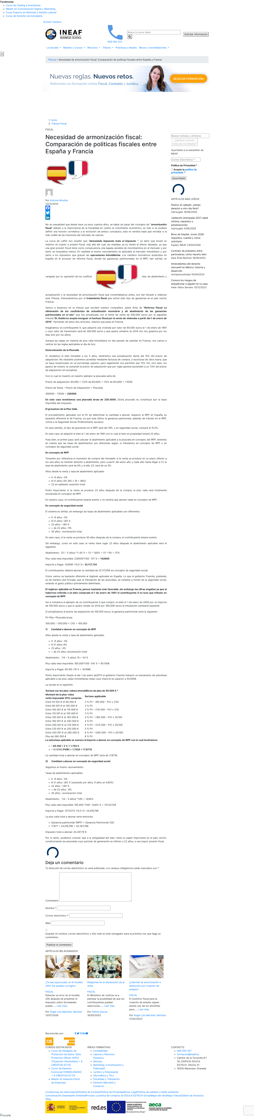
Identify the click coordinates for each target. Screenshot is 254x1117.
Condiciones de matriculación (61, 1091)
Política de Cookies (89, 1091)
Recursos (92, 47)
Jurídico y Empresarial (105, 1071)
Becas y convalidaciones (153, 47)
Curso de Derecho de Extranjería (24, 15)
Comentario (52, 900)
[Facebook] (106, 208)
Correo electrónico (56, 915)
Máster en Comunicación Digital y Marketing (30, 8)
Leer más (62, 1005)
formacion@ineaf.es (188, 1054)
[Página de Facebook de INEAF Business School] (76, 1033)
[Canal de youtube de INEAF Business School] (86, 1033)
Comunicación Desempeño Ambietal (65, 1095)
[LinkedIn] (106, 217)
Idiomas (97, 1061)
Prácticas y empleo (126, 47)
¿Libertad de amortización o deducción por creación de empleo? (145, 986)
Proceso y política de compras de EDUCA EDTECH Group (118, 1095)
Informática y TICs (103, 1075)
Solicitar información (195, 34)
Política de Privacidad (184, 165)
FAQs (48, 1099)
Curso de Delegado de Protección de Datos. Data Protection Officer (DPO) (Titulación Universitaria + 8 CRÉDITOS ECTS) (66, 1057)
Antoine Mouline (59, 200)
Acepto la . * (184, 171)
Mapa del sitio (158, 1095)
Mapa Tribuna (174, 1095)
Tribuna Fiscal (59, 123)
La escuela (53, 47)
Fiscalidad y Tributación (106, 1079)
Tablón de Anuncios (192, 1095)
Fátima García (99, 1011)
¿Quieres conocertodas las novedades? (184, 142)
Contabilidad (100, 1050)
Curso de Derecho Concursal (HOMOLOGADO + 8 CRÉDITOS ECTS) (66, 1072)
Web (47, 923)
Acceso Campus (52, 21)
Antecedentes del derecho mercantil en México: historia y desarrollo (188, 267)
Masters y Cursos (73, 47)
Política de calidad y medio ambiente (157, 1091)
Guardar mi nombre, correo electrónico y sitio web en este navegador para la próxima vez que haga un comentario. (103, 935)
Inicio (54, 120)
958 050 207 (184, 1050)
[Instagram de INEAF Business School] (81, 1033)
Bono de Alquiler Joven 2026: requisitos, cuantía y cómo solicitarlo (187, 238)
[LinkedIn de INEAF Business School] (84, 1033)
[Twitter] (106, 212)
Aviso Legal (130, 1091)
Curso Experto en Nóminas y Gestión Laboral (31, 12)
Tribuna (106, 47)
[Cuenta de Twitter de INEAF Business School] (78, 1033)
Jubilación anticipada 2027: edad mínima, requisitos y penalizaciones (189, 221)
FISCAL (49, 991)
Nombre (50, 908)
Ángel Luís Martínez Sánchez (66, 1011)
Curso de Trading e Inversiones (23, 5)
